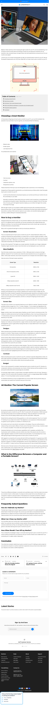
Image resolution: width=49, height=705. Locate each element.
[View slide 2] (23, 646)
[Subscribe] (32, 629)
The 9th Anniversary (17, 656)
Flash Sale (15, 658)
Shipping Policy (4, 672)
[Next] (47, 1)
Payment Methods (4, 676)
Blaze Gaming (4, 656)
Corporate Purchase (41, 656)
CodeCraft (3, 660)
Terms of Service (32, 596)
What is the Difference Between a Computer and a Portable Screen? (19, 105)
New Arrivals (15, 662)
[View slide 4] (26, 646)
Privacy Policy (25, 596)
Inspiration (27, 658)
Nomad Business (4, 658)
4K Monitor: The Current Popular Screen (13, 103)
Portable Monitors (28, 660)
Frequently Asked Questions (11, 107)
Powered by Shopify (27, 690)
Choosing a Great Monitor (10, 98)
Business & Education (5, 662)
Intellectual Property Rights (5, 680)
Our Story (27, 656)
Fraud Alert (39, 662)
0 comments (46, 556)
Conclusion (7, 109)
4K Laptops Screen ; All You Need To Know (34, 564)
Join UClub (39, 660)
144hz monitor (15, 449)
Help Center (39, 658)
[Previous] (1, 1)
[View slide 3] (25, 646)
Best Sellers (15, 660)
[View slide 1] (22, 646)
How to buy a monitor (9, 101)
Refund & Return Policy (5, 677)
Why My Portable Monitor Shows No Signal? (12, 564)
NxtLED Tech (27, 662)
